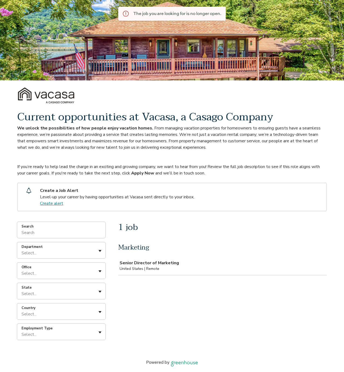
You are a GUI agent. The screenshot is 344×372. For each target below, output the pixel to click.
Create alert (51, 203)
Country (28, 308)
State (27, 287)
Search (28, 226)
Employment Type (37, 328)
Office (26, 267)
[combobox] (22, 253)
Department (32, 246)
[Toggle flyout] (100, 251)
